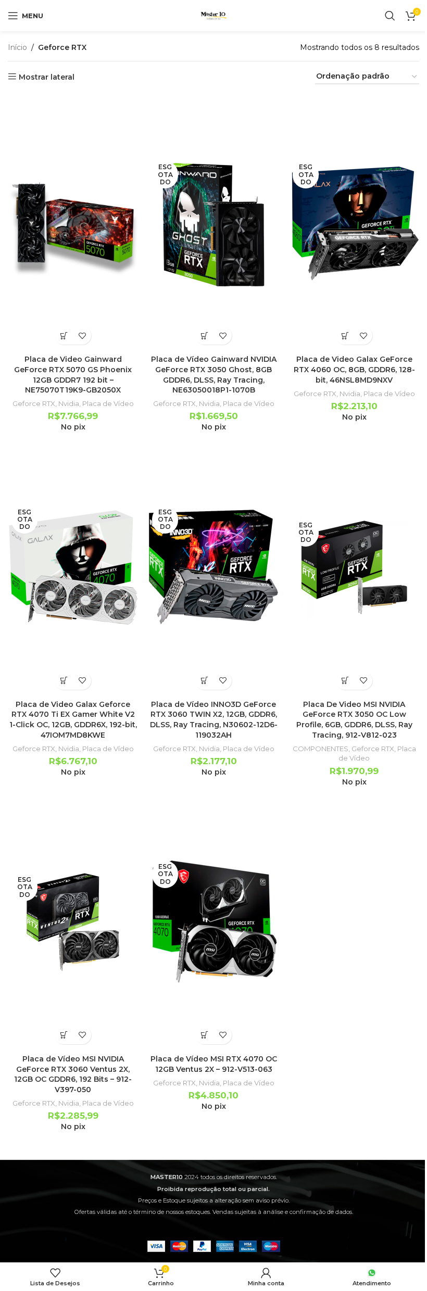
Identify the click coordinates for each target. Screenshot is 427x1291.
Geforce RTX (33, 403)
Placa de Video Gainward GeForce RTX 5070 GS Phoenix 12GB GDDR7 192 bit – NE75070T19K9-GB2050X (73, 375)
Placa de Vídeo (108, 403)
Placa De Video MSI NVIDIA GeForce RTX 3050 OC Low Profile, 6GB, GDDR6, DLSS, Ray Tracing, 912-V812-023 (354, 720)
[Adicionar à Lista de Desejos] (82, 335)
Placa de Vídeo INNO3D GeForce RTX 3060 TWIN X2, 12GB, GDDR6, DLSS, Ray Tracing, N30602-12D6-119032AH (214, 720)
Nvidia (68, 403)
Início (17, 47)
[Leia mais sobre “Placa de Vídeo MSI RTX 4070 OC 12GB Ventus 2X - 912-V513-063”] (204, 1035)
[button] (64, 335)
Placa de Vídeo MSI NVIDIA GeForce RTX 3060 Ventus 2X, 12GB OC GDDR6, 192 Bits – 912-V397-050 (73, 1074)
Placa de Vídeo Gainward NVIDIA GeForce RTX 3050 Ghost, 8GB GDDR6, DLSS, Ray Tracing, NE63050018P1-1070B (214, 375)
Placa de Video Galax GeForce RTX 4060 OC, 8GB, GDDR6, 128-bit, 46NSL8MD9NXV (354, 369)
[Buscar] (390, 15)
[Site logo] (213, 15)
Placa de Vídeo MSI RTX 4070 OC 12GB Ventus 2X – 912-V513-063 (213, 1064)
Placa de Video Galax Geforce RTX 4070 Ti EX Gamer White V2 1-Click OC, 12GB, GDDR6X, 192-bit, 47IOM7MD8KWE (73, 720)
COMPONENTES (320, 748)
